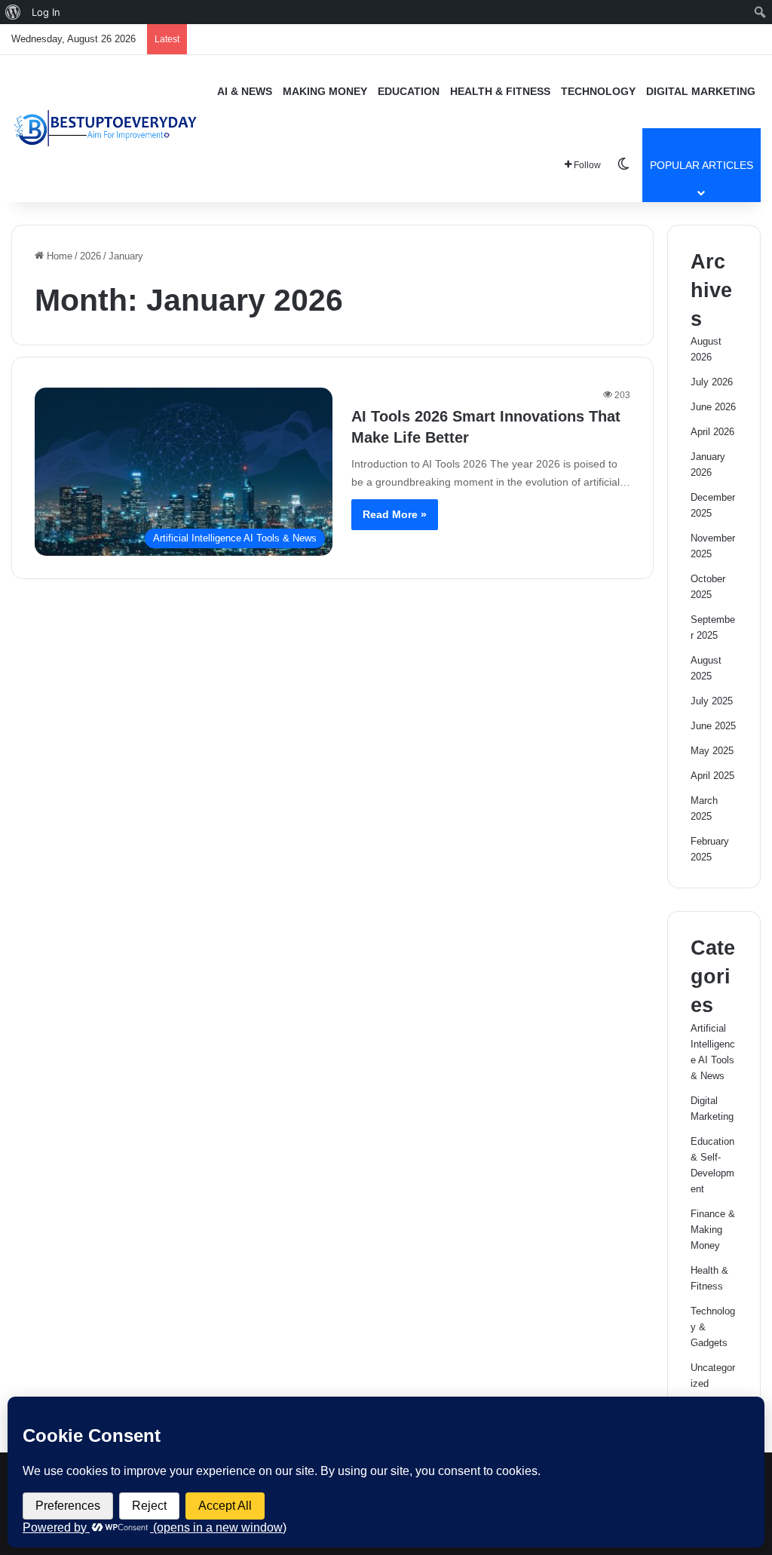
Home (58, 256)
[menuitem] (13, 12)
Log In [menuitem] (46, 12)
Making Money (325, 91)
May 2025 (712, 750)
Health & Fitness (500, 91)
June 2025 (713, 725)
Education (409, 91)
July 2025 (712, 701)
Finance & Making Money (713, 1229)
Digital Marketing (700, 91)
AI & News (244, 91)
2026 (90, 256)
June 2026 (713, 407)
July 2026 (712, 382)
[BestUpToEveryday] (105, 128)
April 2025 (712, 775)
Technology (598, 91)
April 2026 (712, 431)
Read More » (395, 514)
